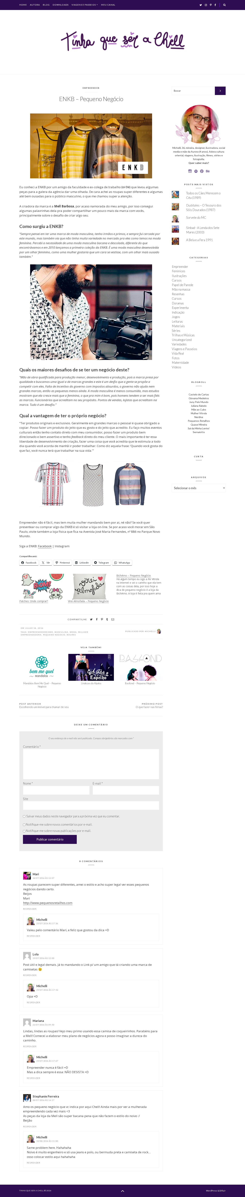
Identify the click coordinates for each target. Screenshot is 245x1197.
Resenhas (178, 294)
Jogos (176, 317)
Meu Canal (108, 5)
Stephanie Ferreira (46, 1096)
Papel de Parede (182, 285)
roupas (71, 635)
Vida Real (178, 353)
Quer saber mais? (199, 162)
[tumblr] (107, 619)
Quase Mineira (199, 424)
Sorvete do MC (196, 217)
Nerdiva (198, 417)
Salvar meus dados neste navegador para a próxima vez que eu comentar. (73, 816)
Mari (36, 874)
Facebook (45, 546)
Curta (199, 456)
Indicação (178, 312)
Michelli (41, 919)
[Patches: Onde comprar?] (41, 586)
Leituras (177, 321)
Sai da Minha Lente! (199, 428)
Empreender (91, 88)
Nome (28, 783)
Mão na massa (181, 289)
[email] (113, 619)
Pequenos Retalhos (199, 420)
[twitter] (91, 619)
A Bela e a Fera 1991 (199, 240)
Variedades (179, 344)
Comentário (32, 747)
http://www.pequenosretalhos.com (47, 903)
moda (73, 632)
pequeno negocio (54, 635)
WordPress (211, 1190)
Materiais (178, 326)
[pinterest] (101, 619)
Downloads (61, 5)
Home (23, 5)
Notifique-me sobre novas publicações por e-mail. (58, 831)
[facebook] (96, 619)
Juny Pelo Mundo (198, 401)
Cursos (177, 280)
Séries (176, 330)
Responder (30, 909)
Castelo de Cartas (199, 394)
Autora (35, 5)
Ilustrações (179, 276)
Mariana (38, 1021)
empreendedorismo (40, 632)
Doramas (178, 303)
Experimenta (180, 308)
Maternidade (180, 362)
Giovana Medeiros (199, 398)
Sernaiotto (199, 432)
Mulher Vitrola (199, 413)
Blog (46, 5)
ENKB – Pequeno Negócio (91, 98)
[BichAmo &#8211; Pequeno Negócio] (140, 584)
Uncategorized (182, 340)
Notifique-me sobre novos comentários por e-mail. (59, 824)
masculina (61, 632)
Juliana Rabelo (199, 405)
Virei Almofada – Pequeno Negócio (88, 601)
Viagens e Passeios (84, 5)
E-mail (98, 783)
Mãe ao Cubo (198, 409)
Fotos (176, 358)
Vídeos (176, 367)
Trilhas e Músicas (183, 335)
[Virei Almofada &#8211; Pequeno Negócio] (90, 586)
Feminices (178, 271)
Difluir (222, 1190)
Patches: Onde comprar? (33, 601)
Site (25, 799)
